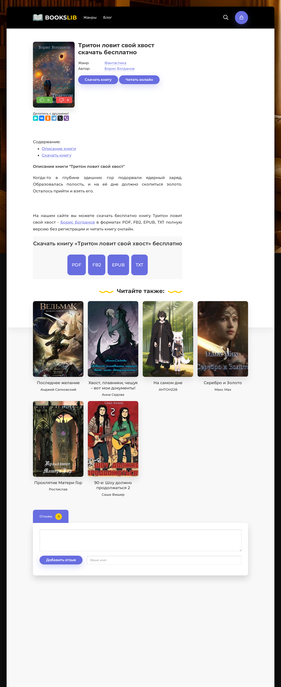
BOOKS (61, 17)
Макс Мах (222, 389)
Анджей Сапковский (58, 389)
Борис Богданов (119, 69)
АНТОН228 (168, 389)
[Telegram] (54, 118)
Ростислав (58, 489)
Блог (107, 17)
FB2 (96, 265)
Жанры (90, 17)
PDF (76, 265)
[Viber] (66, 118)
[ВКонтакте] (41, 118)
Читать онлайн (139, 80)
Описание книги (59, 148)
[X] (60, 118)
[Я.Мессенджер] (35, 118)
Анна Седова (113, 394)
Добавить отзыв (61, 560)
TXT (139, 265)
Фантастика (115, 63)
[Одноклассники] (47, 118)
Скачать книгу (98, 80)
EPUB (118, 265)
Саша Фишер (113, 494)
